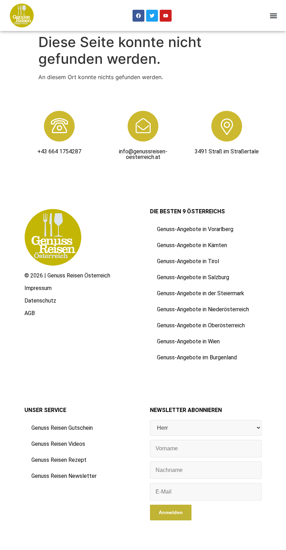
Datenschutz (40, 300)
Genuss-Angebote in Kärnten (192, 245)
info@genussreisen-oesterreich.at (143, 154)
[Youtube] (166, 16)
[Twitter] (152, 16)
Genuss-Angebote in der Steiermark (200, 293)
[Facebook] (138, 16)
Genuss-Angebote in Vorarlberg (195, 229)
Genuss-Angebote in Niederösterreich (203, 309)
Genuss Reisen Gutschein (62, 428)
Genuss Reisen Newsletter (64, 476)
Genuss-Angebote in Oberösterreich (201, 325)
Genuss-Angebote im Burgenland (197, 357)
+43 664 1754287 (59, 151)
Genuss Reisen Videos (58, 444)
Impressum (38, 288)
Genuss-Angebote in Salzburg (193, 277)
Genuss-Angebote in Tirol (188, 261)
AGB (29, 313)
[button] (273, 15)
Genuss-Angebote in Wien (188, 341)
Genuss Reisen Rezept (58, 460)
